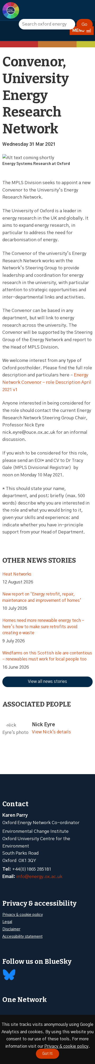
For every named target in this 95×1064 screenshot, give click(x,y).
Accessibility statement (22, 937)
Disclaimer (11, 929)
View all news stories (47, 681)
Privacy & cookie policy (22, 915)
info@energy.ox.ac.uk (39, 876)
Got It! (47, 1054)
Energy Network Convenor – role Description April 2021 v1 (46, 382)
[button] (82, 30)
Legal (7, 922)
